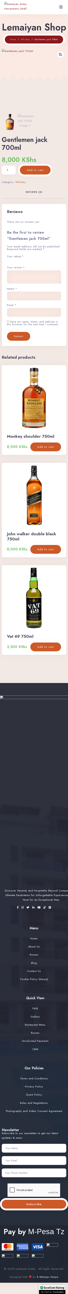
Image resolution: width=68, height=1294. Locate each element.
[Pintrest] (50, 907)
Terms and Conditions (34, 1078)
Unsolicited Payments (35, 1041)
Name (12, 289)
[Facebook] (18, 907)
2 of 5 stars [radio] (12, 261)
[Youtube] (39, 907)
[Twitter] (29, 907)
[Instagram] (23, 907)
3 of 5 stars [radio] (15, 261)
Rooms (34, 955)
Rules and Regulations (34, 1103)
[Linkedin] (34, 907)
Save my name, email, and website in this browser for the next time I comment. (33, 323)
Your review (16, 267)
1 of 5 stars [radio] (8, 261)
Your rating (15, 256)
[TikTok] (45, 907)
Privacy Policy (34, 1087)
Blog (34, 963)
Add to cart (35, 170)
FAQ (35, 1008)
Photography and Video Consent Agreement (34, 1111)
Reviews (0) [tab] (34, 192)
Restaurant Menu (35, 1025)
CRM (35, 1049)
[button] (60, 54)
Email (11, 305)
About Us (34, 947)
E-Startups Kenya (47, 1277)
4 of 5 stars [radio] (19, 261)
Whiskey (25, 39)
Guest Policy (34, 1095)
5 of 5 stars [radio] (23, 261)
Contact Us (34, 971)
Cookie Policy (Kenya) (34, 979)
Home (13, 39)
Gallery (35, 1017)
